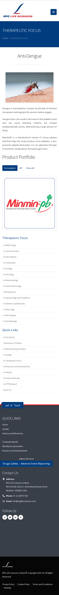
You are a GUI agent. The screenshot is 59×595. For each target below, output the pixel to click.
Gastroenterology (13, 286)
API (20, 168)
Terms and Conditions (43, 584)
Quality (8, 354)
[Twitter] (10, 517)
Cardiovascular (12, 251)
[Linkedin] (15, 517)
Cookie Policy (23, 584)
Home (5, 38)
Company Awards (10, 442)
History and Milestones (12, 433)
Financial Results (12, 378)
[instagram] (20, 517)
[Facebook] (4, 517)
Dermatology (11, 321)
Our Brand (10, 337)
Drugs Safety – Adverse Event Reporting (26, 463)
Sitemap (7, 587)
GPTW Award (11, 384)
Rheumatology (11, 280)
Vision (5, 424)
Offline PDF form (26, 459)
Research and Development (17, 366)
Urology (8, 268)
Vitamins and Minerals (15, 303)
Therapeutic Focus (13, 360)
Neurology (9, 309)
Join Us (8, 390)
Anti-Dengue (10, 315)
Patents (8, 372)
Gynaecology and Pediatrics (17, 297)
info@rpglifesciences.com (24, 501)
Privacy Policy (8, 584)
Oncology (9, 274)
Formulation (10, 168)
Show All (30, 168)
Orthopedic (10, 262)
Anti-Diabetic (11, 257)
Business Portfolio (13, 343)
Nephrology (10, 245)
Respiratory (10, 292)
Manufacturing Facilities (15, 349)
